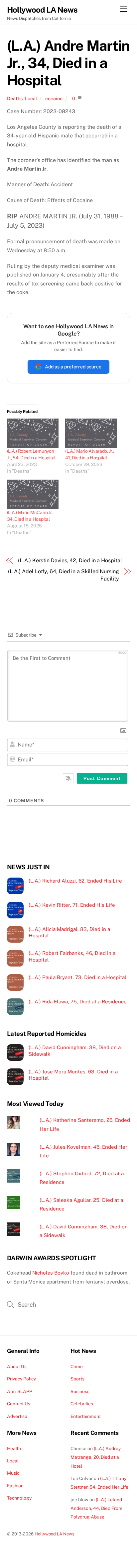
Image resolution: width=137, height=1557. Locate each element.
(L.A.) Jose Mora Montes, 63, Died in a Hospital (73, 1075)
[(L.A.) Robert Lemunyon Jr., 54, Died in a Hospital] (33, 433)
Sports (77, 1378)
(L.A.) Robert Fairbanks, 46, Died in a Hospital (72, 956)
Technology (19, 1498)
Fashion (15, 1485)
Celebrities (81, 1403)
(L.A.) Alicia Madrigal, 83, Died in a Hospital (69, 932)
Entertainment (85, 1416)
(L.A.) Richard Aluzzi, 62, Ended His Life (75, 881)
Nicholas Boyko (50, 1273)
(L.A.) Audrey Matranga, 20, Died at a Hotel (95, 1457)
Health (14, 1448)
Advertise (17, 1416)
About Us (17, 1366)
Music (13, 1473)
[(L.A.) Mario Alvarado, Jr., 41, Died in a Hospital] (91, 433)
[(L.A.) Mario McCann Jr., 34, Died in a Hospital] (33, 494)
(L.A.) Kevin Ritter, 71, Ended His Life (72, 905)
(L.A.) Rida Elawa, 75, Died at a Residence (78, 1001)
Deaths (15, 98)
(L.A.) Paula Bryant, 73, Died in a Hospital (77, 977)
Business (79, 1391)
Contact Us (18, 1403)
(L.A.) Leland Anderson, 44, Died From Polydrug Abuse (96, 1508)
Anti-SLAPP (19, 1391)
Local (31, 98)
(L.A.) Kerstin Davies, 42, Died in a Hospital (70, 560)
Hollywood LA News (54, 1533)
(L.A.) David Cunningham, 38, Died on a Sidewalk (75, 1051)
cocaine (54, 98)
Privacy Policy (21, 1378)
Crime (76, 1366)
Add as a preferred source (73, 366)
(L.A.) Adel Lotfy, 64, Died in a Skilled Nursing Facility (63, 575)
